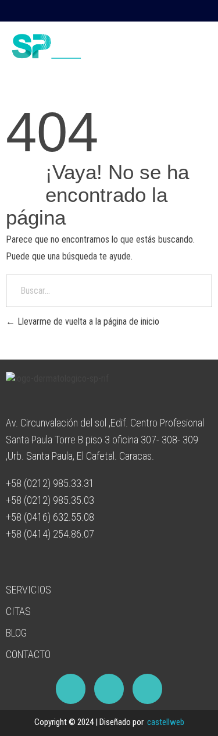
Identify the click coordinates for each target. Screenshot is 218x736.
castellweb (165, 722)
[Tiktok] (183, 11)
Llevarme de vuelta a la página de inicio (87, 321)
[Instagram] (159, 11)
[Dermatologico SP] (73, 46)
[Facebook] (207, 11)
